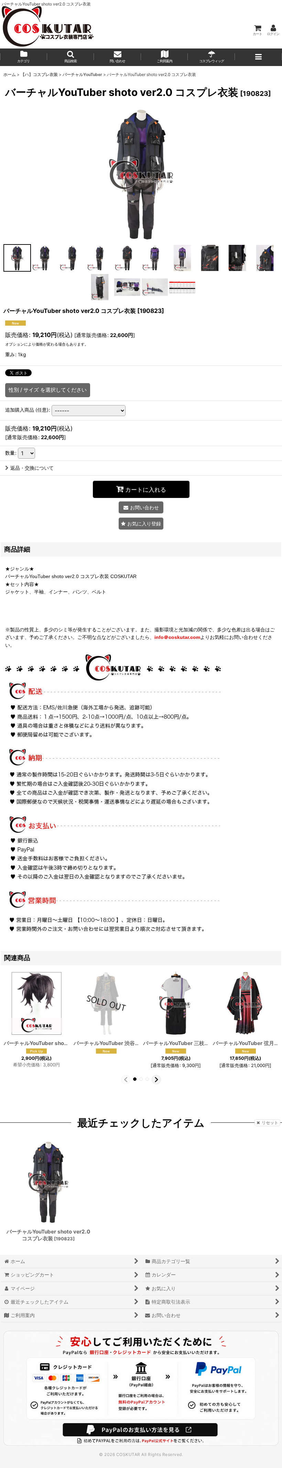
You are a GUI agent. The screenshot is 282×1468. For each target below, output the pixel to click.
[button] (70, 57)
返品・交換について (32, 468)
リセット (270, 1122)
